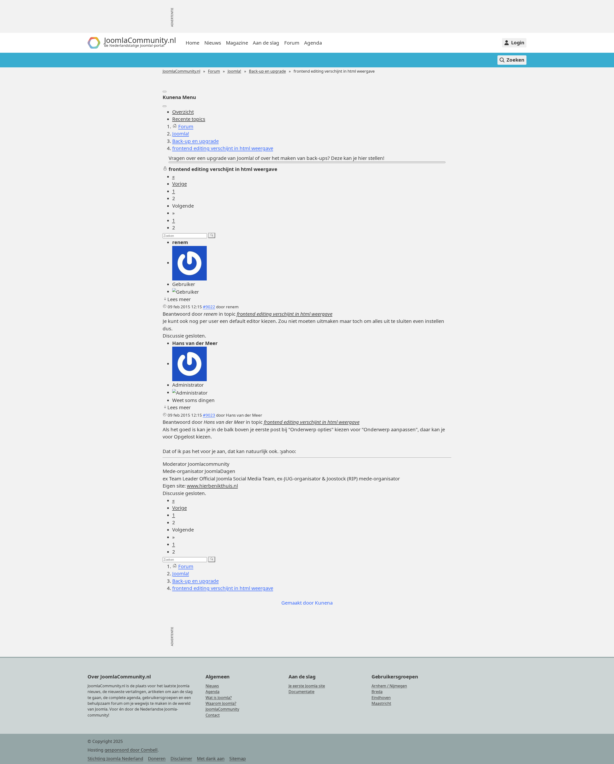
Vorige (179, 183)
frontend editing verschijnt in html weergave (284, 313)
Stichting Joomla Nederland (115, 758)
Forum (291, 42)
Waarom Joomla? (221, 703)
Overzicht (183, 111)
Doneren (156, 758)
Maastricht (381, 703)
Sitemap (237, 758)
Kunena (324, 602)
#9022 (209, 306)
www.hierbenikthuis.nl (212, 485)
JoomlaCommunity (222, 709)
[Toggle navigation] (164, 91)
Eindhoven (381, 697)
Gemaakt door (298, 602)
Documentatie (301, 691)
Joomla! (234, 71)
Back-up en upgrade (267, 71)
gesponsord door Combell (131, 750)
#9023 (209, 415)
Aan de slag (266, 42)
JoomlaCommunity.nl (181, 71)
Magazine (237, 42)
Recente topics (188, 119)
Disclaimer (181, 758)
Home (192, 42)
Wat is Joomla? (219, 697)
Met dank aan (210, 758)
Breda (377, 691)
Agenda (313, 42)
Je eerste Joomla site (307, 685)
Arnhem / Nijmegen (389, 685)
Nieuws (212, 42)
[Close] (164, 106)
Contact (213, 715)
